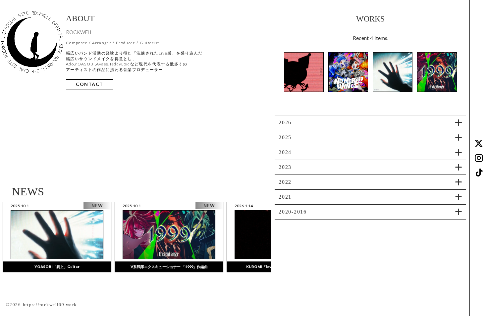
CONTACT (89, 84)
